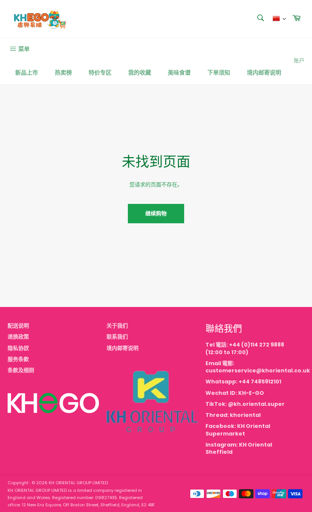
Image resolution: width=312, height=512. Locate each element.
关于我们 (117, 325)
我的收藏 (139, 72)
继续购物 (156, 213)
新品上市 (26, 72)
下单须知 (218, 72)
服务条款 (18, 359)
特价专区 (100, 72)
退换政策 (18, 336)
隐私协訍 (18, 348)
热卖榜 (63, 72)
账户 (299, 60)
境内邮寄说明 (264, 72)
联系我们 (117, 336)
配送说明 (18, 325)
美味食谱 (179, 72)
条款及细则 (21, 370)
